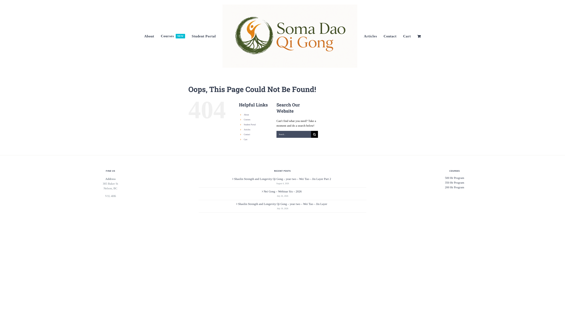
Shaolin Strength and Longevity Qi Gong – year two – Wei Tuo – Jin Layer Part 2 (282, 178)
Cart (245, 139)
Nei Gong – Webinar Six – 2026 (283, 191)
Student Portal (250, 125)
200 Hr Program (454, 187)
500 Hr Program (454, 177)
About (246, 115)
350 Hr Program (454, 182)
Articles (247, 130)
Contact (247, 134)
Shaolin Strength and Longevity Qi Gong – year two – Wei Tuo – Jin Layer (282, 204)
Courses (247, 120)
